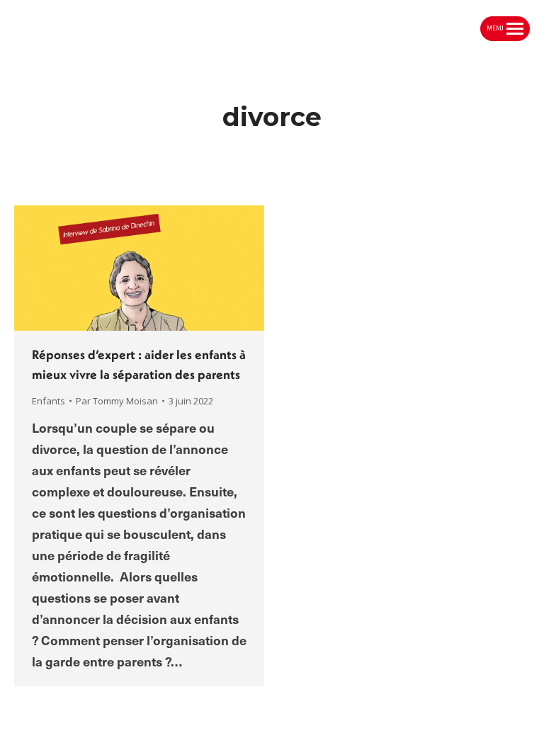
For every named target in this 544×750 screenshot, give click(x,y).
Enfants (48, 400)
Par (117, 400)
